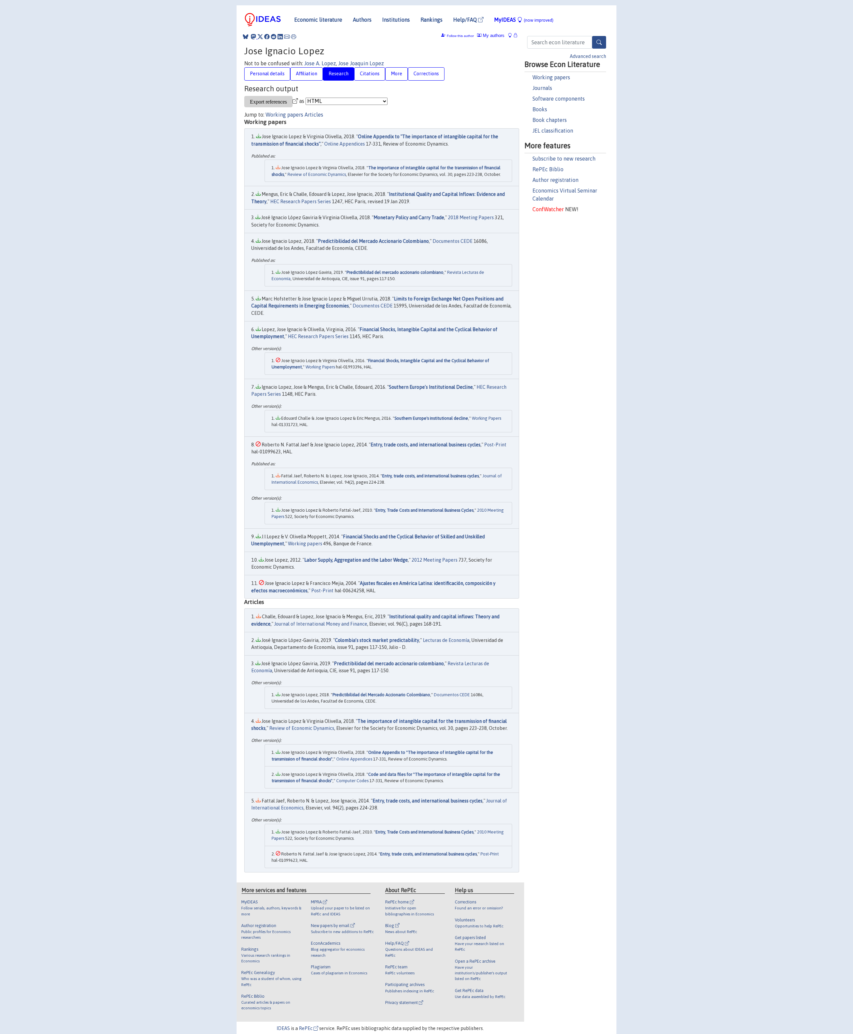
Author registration (555, 180)
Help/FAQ (465, 20)
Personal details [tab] (267, 73)
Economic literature (318, 20)
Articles (314, 115)
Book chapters (549, 120)
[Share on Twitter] (260, 37)
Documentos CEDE (452, 241)
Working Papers (320, 366)
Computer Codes (352, 780)
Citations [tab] (370, 73)
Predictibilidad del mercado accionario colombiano (395, 272)
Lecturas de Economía (446, 640)
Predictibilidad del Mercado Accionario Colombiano (373, 241)
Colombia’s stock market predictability (377, 640)
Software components (558, 99)
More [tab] (396, 73)
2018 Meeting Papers (471, 217)
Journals (542, 88)
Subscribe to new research (563, 159)
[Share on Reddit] (273, 37)
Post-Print (495, 444)
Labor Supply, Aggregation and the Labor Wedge (356, 560)
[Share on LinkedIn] (280, 37)
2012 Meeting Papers (434, 560)
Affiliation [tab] (306, 73)
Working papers (551, 77)
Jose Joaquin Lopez (361, 63)
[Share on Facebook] (267, 37)
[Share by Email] (287, 37)
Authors (362, 20)
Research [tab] (339, 73)
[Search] (599, 42)
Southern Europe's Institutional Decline (431, 387)
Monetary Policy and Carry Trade (409, 217)
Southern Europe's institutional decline (431, 418)
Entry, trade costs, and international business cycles (425, 444)
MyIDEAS (523, 20)
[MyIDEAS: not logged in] (511, 35)
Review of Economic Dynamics (317, 174)
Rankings (431, 20)
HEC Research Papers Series (300, 201)
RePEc (306, 1028)
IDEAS (283, 1028)
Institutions (396, 20)
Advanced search (588, 56)
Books (539, 109)
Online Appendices (344, 144)
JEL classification (552, 131)
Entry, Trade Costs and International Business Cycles (424, 510)
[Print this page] (293, 37)
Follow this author (460, 36)
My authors (492, 35)
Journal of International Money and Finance (320, 624)
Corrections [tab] (426, 73)
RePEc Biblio (547, 169)
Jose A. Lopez (320, 63)
